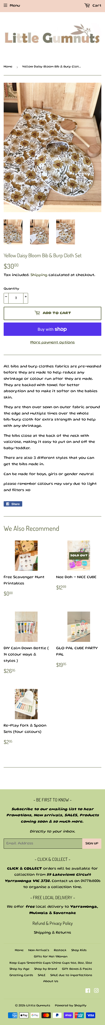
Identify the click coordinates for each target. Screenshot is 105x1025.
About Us (50, 981)
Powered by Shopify (70, 1005)
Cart (96, 6)
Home (8, 66)
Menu (15, 6)
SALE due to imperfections (71, 975)
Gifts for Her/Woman (50, 956)
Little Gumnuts (38, 1005)
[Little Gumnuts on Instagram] (96, 991)
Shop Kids (78, 950)
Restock (60, 950)
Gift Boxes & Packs (77, 969)
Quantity (11, 288)
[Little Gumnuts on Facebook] (87, 991)
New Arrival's (38, 950)
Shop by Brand (45, 969)
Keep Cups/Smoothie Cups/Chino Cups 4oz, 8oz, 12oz (51, 963)
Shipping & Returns (52, 933)
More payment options (52, 342)
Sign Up (91, 843)
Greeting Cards (21, 975)
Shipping (39, 275)
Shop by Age (19, 969)
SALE (41, 975)
